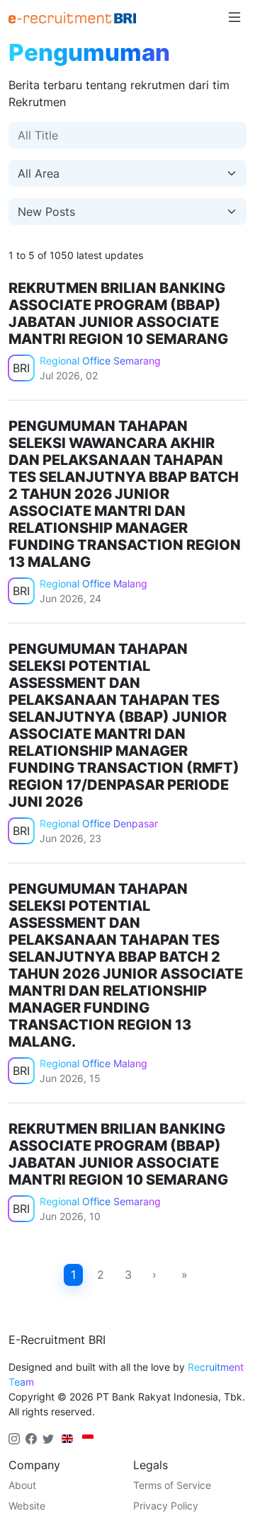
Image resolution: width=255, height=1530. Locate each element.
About (22, 1485)
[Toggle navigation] (234, 18)
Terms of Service (172, 1485)
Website (26, 1506)
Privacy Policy (165, 1506)
